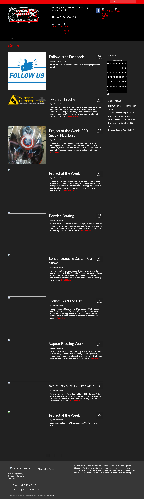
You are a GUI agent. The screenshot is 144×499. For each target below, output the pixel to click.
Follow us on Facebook (118, 106)
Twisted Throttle (116, 112)
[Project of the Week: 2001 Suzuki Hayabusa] (27, 145)
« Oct (109, 94)
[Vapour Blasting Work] (27, 358)
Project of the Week (117, 123)
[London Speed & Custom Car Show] (27, 273)
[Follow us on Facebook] (27, 71)
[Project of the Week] (27, 188)
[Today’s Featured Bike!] (27, 315)
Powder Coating (115, 130)
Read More (73, 116)
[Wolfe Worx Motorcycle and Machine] (28, 15)
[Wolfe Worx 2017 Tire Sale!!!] (27, 391)
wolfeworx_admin (57, 104)
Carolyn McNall (56, 61)
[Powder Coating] (27, 230)
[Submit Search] (111, 1)
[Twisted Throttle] (27, 100)
